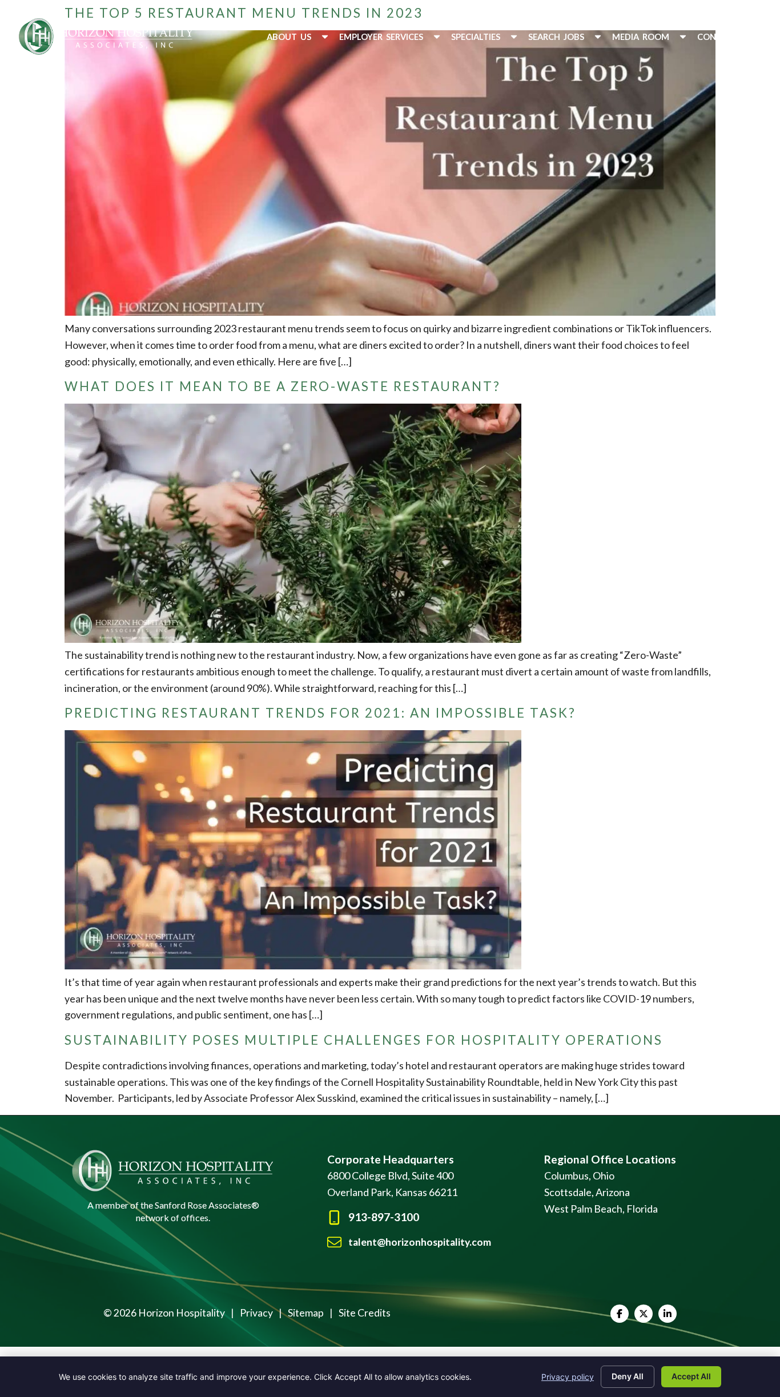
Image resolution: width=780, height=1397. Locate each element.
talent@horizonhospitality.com (419, 1242)
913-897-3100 (383, 1216)
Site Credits (365, 1313)
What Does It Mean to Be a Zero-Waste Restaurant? (283, 386)
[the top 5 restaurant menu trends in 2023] (390, 311)
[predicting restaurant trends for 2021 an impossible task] (293, 965)
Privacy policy (567, 1377)
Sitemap (306, 1313)
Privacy (256, 1313)
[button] (298, 37)
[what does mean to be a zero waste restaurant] (293, 639)
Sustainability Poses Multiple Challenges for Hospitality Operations (364, 1040)
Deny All (628, 1376)
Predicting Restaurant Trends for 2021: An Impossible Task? (320, 712)
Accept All (691, 1376)
